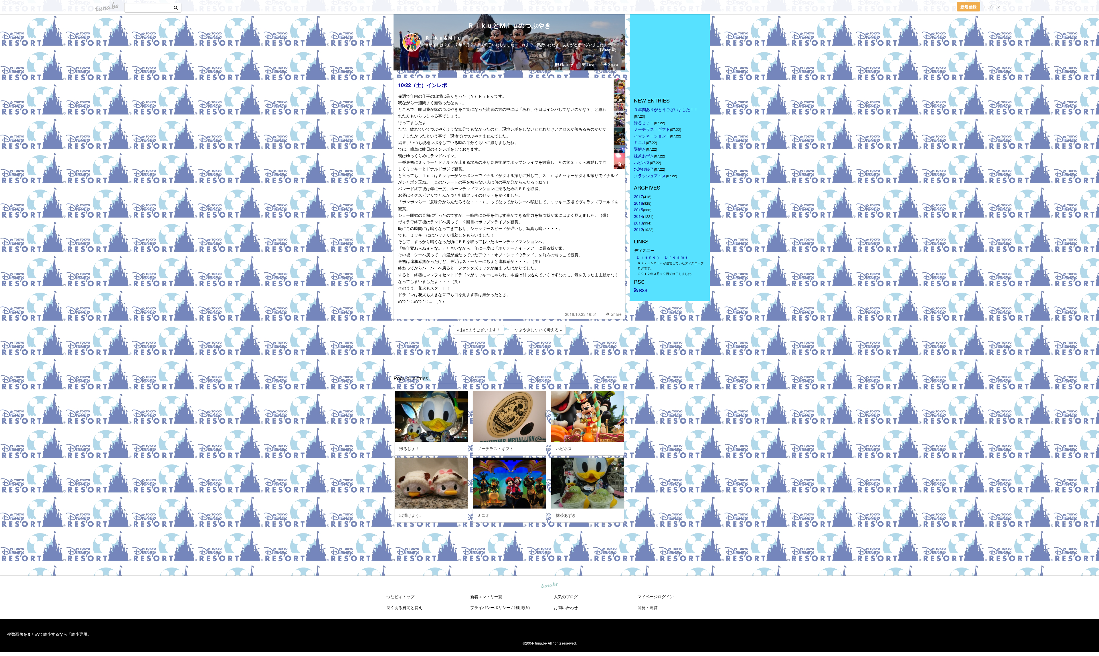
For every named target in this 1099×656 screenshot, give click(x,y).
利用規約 (522, 607)
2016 (638, 203)
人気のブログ (566, 596)
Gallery (566, 64)
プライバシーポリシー (490, 607)
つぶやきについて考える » (538, 329)
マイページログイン (656, 596)
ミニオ (640, 142)
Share (612, 64)
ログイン (992, 6)
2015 (638, 209)
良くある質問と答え (404, 607)
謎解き (640, 149)
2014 (638, 216)
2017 (638, 196)
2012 (638, 229)
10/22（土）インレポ (422, 85)
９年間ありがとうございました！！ (666, 109)
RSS (642, 290)
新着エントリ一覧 (486, 596)
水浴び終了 (644, 169)
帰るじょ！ (644, 122)
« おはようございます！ (478, 329)
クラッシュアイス (650, 175)
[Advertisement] (509, 351)
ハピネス (642, 162)
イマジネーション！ (652, 136)
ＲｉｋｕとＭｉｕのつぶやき (509, 25)
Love (591, 64)
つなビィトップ (400, 596)
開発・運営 (648, 607)
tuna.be (549, 585)
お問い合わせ (566, 607)
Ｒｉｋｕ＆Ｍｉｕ (443, 37)
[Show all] (608, 49)
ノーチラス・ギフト (652, 129)
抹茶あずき (644, 156)
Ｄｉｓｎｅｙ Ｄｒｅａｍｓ (662, 257)
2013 (638, 223)
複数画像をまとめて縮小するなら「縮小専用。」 (51, 634)
